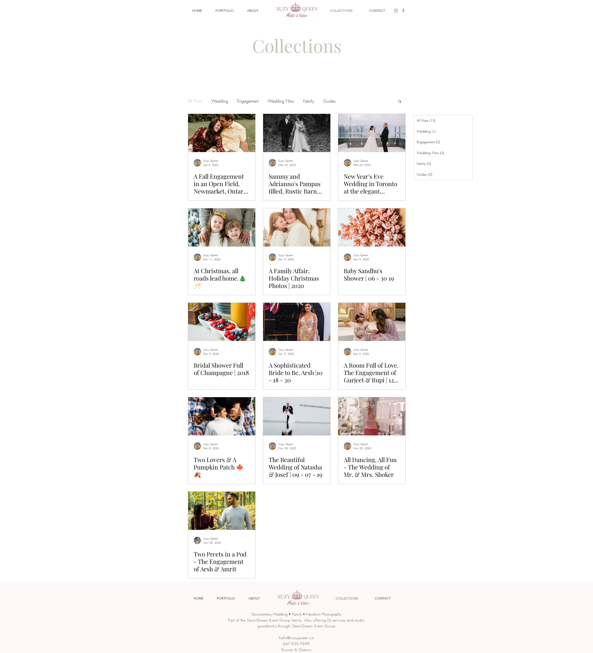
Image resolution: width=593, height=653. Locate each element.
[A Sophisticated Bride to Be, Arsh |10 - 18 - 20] (296, 322)
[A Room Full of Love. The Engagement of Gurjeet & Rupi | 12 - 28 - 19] (371, 322)
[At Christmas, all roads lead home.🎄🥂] (221, 227)
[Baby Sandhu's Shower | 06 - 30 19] (371, 227)
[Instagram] (395, 10)
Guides (329, 101)
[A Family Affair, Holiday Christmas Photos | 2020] (296, 227)
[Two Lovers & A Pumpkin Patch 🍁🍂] (221, 416)
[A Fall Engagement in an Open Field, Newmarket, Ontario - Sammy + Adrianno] (221, 133)
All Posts (195, 101)
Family (308, 101)
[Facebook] (403, 10)
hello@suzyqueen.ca (296, 637)
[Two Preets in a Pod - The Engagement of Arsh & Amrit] (221, 511)
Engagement (248, 101)
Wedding (219, 101)
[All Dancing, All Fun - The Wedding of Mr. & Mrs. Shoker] (371, 416)
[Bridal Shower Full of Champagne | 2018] (221, 322)
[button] (399, 101)
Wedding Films (281, 101)
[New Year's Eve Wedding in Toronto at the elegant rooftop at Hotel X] (371, 133)
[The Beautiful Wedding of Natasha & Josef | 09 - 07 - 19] (296, 416)
